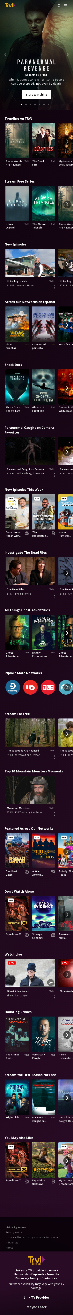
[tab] (21, 104)
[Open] (65, 6)
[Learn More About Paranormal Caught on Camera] (54, 475)
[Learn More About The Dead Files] (54, 595)
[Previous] (5, 55)
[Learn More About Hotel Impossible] (54, 287)
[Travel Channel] (10, 5)
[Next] (67, 55)
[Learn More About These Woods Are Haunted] (54, 756)
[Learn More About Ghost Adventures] (54, 997)
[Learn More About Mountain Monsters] (54, 814)
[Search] (57, 6)
